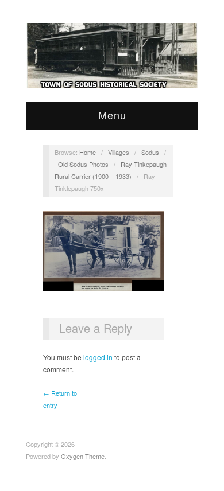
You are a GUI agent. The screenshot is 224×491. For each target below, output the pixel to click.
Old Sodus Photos (83, 164)
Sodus (150, 152)
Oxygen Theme (83, 456)
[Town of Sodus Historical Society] (112, 55)
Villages (118, 152)
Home (87, 152)
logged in (98, 357)
